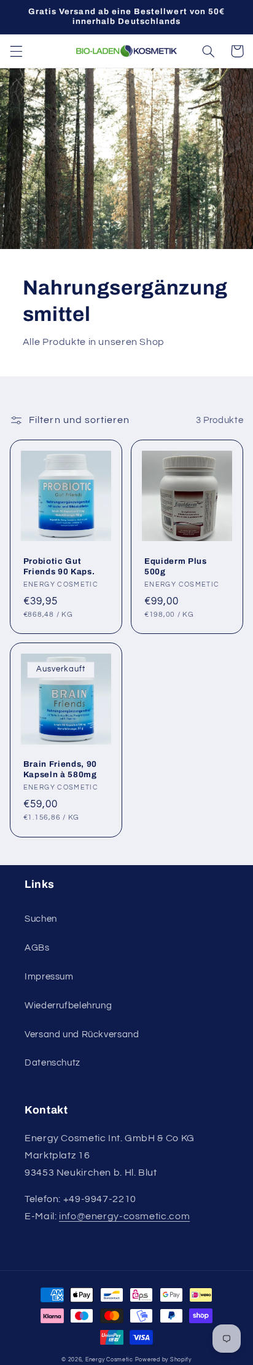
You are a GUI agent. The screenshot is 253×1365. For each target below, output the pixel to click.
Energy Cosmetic (109, 1360)
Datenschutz (52, 1062)
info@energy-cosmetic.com (124, 1216)
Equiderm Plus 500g (175, 566)
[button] (16, 51)
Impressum (49, 976)
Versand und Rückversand (82, 1034)
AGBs (37, 947)
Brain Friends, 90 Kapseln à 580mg (60, 769)
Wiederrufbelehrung (68, 1005)
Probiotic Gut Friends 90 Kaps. (59, 566)
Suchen (41, 919)
